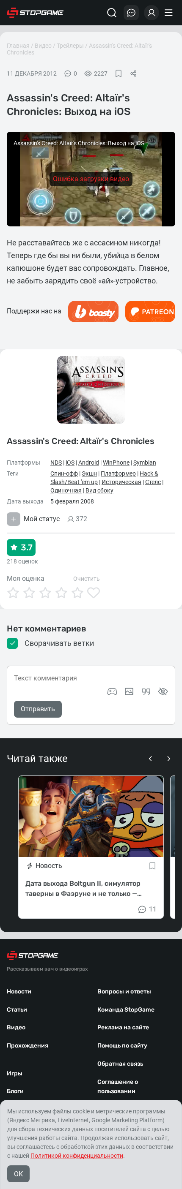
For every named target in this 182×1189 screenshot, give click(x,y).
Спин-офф (64, 473)
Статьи (17, 1009)
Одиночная (66, 490)
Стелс (153, 482)
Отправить (38, 709)
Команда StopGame (125, 1009)
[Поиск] (112, 12)
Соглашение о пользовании (117, 1086)
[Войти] (151, 12)
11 (153, 909)
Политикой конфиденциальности (76, 1155)
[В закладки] (118, 73)
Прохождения (27, 1045)
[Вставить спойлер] (163, 691)
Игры (14, 1073)
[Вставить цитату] (146, 691)
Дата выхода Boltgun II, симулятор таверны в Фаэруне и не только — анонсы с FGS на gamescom (83, 889)
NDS (56, 462)
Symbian (144, 462)
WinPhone (116, 462)
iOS (70, 462)
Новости (19, 991)
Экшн (89, 473)
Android (88, 462)
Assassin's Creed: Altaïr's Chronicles (80, 440)
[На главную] (35, 13)
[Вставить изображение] (129, 691)
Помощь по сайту (122, 1045)
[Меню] (169, 13)
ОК (18, 1174)
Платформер (118, 473)
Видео (43, 45)
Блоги (15, 1091)
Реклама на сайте (123, 1027)
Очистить (86, 578)
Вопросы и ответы (124, 991)
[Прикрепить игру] (112, 691)
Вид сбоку (99, 490)
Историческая (121, 482)
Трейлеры (70, 45)
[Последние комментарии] (131, 12)
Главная (18, 45)
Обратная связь (120, 1063)
